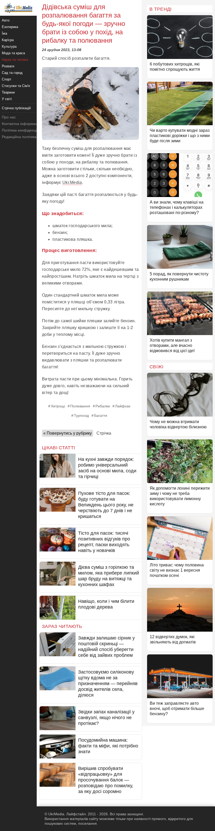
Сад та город (12, 73)
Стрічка (103, 433)
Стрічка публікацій (16, 108)
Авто (5, 20)
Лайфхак (122, 406)
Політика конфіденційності (24, 130)
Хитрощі (58, 406)
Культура (9, 46)
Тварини (8, 92)
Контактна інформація (21, 124)
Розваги (8, 66)
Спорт (6, 79)
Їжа (4, 33)
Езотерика (10, 27)
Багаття (100, 415)
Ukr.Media (72, 182)
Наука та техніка (15, 60)
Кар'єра (8, 40)
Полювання (80, 406)
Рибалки (102, 406)
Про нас (9, 117)
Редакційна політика (19, 137)
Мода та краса (13, 53)
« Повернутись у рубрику (67, 433)
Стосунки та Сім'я (16, 86)
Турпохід (81, 415)
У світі (7, 99)
